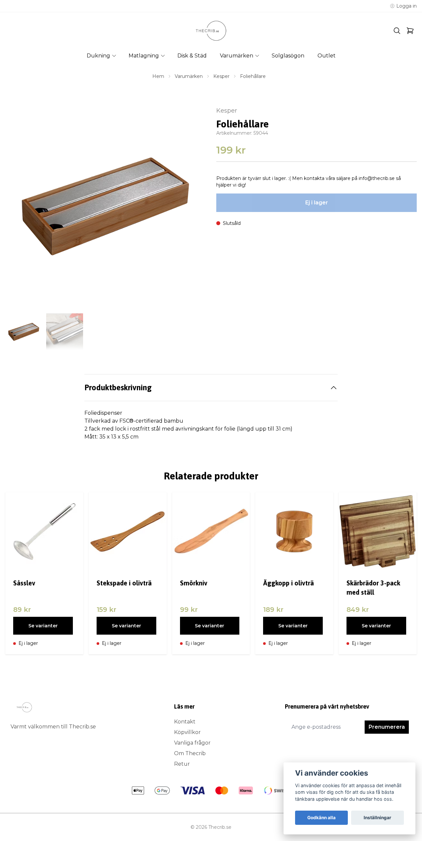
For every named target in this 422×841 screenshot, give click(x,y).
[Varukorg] (410, 30)
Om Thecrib (190, 753)
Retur (182, 764)
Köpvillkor (187, 732)
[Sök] (397, 30)
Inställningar (377, 817)
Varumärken (189, 76)
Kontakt (185, 721)
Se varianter (43, 626)
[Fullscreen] (105, 206)
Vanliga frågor (192, 743)
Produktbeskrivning (118, 387)
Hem (158, 76)
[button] (194, 209)
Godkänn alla (321, 817)
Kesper (221, 76)
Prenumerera (387, 727)
